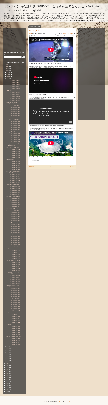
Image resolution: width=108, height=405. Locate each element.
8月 (8, 346)
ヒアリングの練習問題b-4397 (13, 308)
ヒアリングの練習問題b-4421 (13, 250)
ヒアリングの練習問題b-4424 (13, 240)
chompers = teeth (10, 234)
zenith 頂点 (9, 90)
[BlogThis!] (34, 160)
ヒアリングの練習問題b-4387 (13, 334)
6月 (8, 350)
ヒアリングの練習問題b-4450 (13, 176)
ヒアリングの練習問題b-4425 (13, 238)
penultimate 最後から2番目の (13, 208)
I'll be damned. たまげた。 (12, 117)
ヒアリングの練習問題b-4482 (13, 88)
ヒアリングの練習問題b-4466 (13, 133)
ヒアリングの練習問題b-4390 (13, 328)
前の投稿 (72, 166)
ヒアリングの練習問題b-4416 (13, 262)
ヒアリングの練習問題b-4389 (13, 330)
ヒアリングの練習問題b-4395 (13, 316)
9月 (8, 78)
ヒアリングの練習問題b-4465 (13, 135)
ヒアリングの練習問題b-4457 (13, 157)
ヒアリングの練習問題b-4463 (13, 139)
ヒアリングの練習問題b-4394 (13, 318)
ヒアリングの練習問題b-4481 (13, 92)
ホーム (52, 166)
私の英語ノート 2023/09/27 (12, 119)
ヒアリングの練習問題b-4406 (13, 288)
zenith (30, 33)
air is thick (8, 324)
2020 (7, 367)
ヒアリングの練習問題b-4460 (13, 151)
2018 (7, 371)
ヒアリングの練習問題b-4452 (13, 169)
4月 (8, 354)
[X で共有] (35, 160)
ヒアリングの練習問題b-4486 (13, 80)
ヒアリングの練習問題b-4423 (13, 242)
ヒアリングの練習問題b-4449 (13, 178)
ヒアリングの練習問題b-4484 (13, 84)
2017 (7, 373)
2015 (7, 377)
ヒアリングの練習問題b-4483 (13, 86)
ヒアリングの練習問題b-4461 (13, 149)
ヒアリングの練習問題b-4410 (13, 277)
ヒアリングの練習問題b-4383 (13, 344)
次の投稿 (31, 166)
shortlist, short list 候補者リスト (13, 336)
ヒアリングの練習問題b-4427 (13, 232)
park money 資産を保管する (13, 196)
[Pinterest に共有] (38, 160)
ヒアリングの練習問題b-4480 (13, 94)
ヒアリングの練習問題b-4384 (13, 342)
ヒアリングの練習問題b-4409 (13, 279)
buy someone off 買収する (12, 159)
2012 (7, 383)
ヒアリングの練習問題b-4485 (13, 82)
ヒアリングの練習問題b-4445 (13, 188)
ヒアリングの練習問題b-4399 (13, 304)
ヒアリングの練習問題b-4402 (13, 296)
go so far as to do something (13, 260)
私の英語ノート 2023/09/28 (12, 105)
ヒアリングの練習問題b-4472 (13, 115)
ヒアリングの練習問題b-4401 (13, 300)
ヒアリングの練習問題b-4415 (13, 264)
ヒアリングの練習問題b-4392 (13, 322)
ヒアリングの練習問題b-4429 (13, 228)
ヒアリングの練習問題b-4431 (13, 224)
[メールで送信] (32, 160)
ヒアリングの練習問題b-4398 (13, 306)
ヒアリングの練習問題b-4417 (13, 258)
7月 (8, 348)
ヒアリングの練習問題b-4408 (13, 281)
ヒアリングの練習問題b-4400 (13, 302)
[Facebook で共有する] (37, 160)
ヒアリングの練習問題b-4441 (13, 198)
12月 (8, 72)
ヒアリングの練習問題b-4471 (13, 121)
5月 (8, 352)
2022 (7, 363)
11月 (8, 74)
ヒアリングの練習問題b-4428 (13, 230)
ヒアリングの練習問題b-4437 (13, 206)
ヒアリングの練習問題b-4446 (13, 186)
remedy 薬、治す (10, 131)
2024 (7, 68)
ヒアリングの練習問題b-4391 (13, 326)
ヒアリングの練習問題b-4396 (13, 314)
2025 (7, 66)
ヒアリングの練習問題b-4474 (13, 111)
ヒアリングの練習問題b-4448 (13, 180)
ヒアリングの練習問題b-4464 (13, 138)
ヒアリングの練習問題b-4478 (13, 98)
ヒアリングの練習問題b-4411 (13, 275)
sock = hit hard (9, 222)
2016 (7, 375)
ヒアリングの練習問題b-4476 (13, 107)
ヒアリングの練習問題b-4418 (13, 256)
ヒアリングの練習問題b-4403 (13, 294)
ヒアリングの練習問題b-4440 (13, 200)
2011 (7, 385)
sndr (59, 401)
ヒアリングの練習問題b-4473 (13, 113)
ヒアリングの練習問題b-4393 (13, 320)
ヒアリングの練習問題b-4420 (13, 252)
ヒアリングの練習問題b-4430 (13, 226)
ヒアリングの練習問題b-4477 (13, 100)
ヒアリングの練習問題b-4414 (13, 266)
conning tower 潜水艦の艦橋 (12, 184)
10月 (8, 76)
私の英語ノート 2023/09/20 (12, 210)
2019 (7, 369)
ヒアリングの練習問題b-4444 (13, 190)
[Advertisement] (14, 38)
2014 (7, 379)
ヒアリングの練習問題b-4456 (13, 161)
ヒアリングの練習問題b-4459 (13, 153)
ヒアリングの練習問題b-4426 (13, 236)
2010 (7, 387)
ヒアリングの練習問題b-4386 (13, 338)
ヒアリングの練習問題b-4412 (13, 270)
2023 (7, 70)
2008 (7, 391)
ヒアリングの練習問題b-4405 (13, 290)
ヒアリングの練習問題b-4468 (13, 127)
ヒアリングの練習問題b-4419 (13, 254)
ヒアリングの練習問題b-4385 (13, 340)
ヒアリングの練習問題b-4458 (13, 155)
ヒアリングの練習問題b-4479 (13, 96)
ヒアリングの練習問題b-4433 (13, 218)
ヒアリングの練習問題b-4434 (13, 216)
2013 (7, 381)
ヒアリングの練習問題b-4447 (13, 182)
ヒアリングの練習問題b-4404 (13, 292)
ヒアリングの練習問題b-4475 (13, 109)
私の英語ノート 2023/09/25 (12, 147)
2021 (7, 365)
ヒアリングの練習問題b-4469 (13, 125)
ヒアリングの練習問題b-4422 (13, 244)
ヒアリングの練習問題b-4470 (13, 123)
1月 (8, 360)
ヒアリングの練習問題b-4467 (13, 129)
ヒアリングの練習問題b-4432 (13, 220)
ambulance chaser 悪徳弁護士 (13, 298)
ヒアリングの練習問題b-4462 (13, 141)
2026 (7, 64)
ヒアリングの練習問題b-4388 (13, 332)
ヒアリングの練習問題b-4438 (13, 204)
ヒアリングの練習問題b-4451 (13, 174)
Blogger (70, 401)
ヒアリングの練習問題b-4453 (13, 167)
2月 (8, 358)
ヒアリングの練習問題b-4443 (13, 192)
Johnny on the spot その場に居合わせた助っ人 (13, 144)
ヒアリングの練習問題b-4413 (13, 268)
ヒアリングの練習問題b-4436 (13, 212)
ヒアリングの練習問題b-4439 (13, 202)
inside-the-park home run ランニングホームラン (13, 103)
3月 (8, 356)
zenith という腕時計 (68, 33)
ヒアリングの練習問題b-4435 (13, 214)
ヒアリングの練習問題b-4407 (13, 283)
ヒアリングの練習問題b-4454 (13, 165)
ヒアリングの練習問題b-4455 (13, 163)
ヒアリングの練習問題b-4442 (13, 194)
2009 (7, 389)
